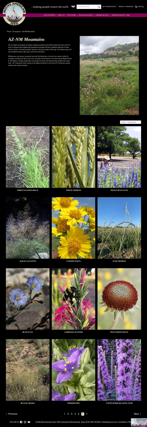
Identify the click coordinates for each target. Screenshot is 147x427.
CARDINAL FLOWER (73, 332)
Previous (12, 414)
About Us (61, 15)
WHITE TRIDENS (73, 190)
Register (129, 6)
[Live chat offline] (139, 422)
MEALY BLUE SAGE (119, 190)
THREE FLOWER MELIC (28, 190)
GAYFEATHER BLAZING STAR (119, 403)
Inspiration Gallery (118, 15)
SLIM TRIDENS (119, 261)
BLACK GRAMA (28, 403)
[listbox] (134, 122)
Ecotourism (71, 15)
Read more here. (13, 70)
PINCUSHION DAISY (119, 332)
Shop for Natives (49, 15)
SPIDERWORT (73, 403)
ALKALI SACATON (27, 261)
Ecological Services (86, 15)
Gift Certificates (109, 6)
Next (136, 414)
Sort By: (123, 122)
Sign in (121, 6)
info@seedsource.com (109, 422)
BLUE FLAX (27, 332)
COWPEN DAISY (73, 261)
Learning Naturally (102, 15)
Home (128, 15)
